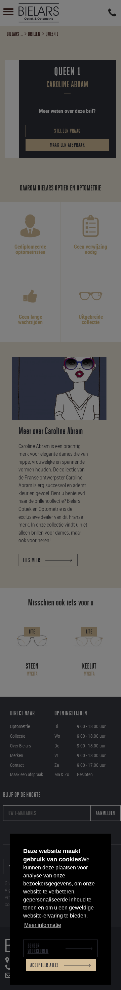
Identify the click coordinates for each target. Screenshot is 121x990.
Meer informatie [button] (42, 925)
